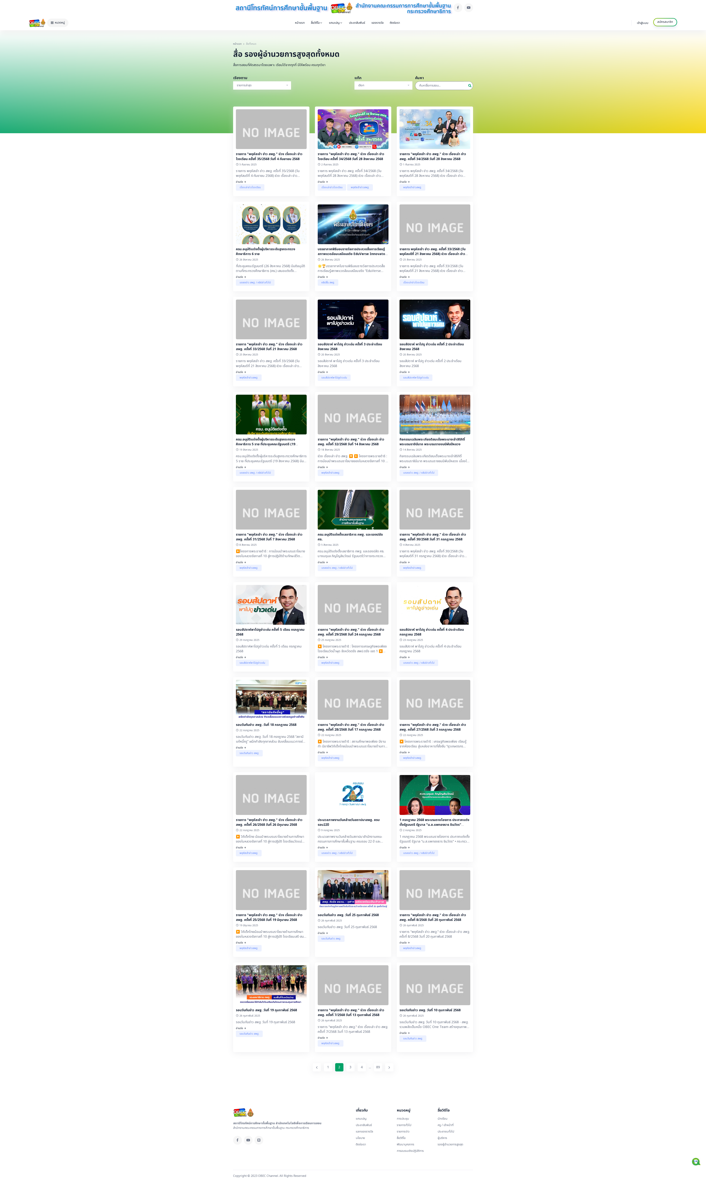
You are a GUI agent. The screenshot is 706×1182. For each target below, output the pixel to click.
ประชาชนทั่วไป (446, 1131)
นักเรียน (443, 1118)
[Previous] (317, 1067)
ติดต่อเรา (395, 23)
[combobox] (262, 85)
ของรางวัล (377, 23)
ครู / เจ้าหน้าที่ (446, 1125)
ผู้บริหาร (442, 1138)
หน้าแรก (300, 23)
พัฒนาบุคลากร (405, 1144)
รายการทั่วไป (404, 1125)
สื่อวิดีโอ (315, 23)
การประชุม (403, 1118)
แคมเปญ (334, 23)
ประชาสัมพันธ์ (357, 23)
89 (378, 1067)
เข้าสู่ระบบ (642, 23)
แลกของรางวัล (364, 1131)
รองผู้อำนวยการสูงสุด (450, 1144)
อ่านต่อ (239, 182)
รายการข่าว (403, 1131)
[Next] (389, 1067)
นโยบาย (360, 1138)
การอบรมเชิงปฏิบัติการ (410, 1151)
